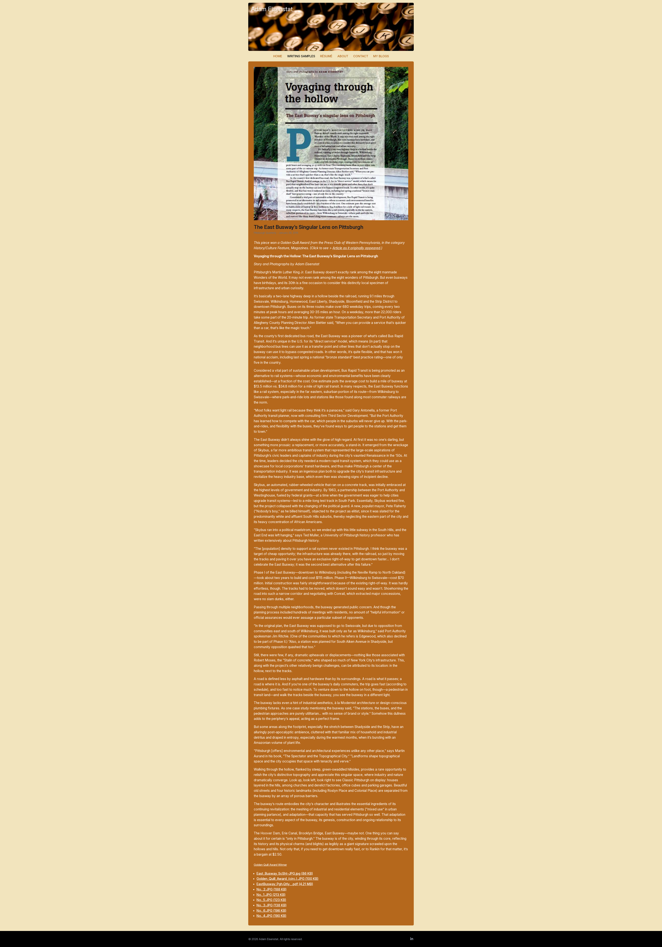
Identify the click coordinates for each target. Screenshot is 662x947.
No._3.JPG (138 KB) (272, 905)
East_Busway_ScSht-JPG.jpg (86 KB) (285, 873)
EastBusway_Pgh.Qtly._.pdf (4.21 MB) (285, 884)
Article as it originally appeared (356, 248)
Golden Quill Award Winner (270, 864)
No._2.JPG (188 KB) (272, 889)
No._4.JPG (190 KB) (271, 916)
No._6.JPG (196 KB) (271, 911)
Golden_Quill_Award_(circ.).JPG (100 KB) (287, 879)
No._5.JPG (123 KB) (271, 900)
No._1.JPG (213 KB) (271, 895)
